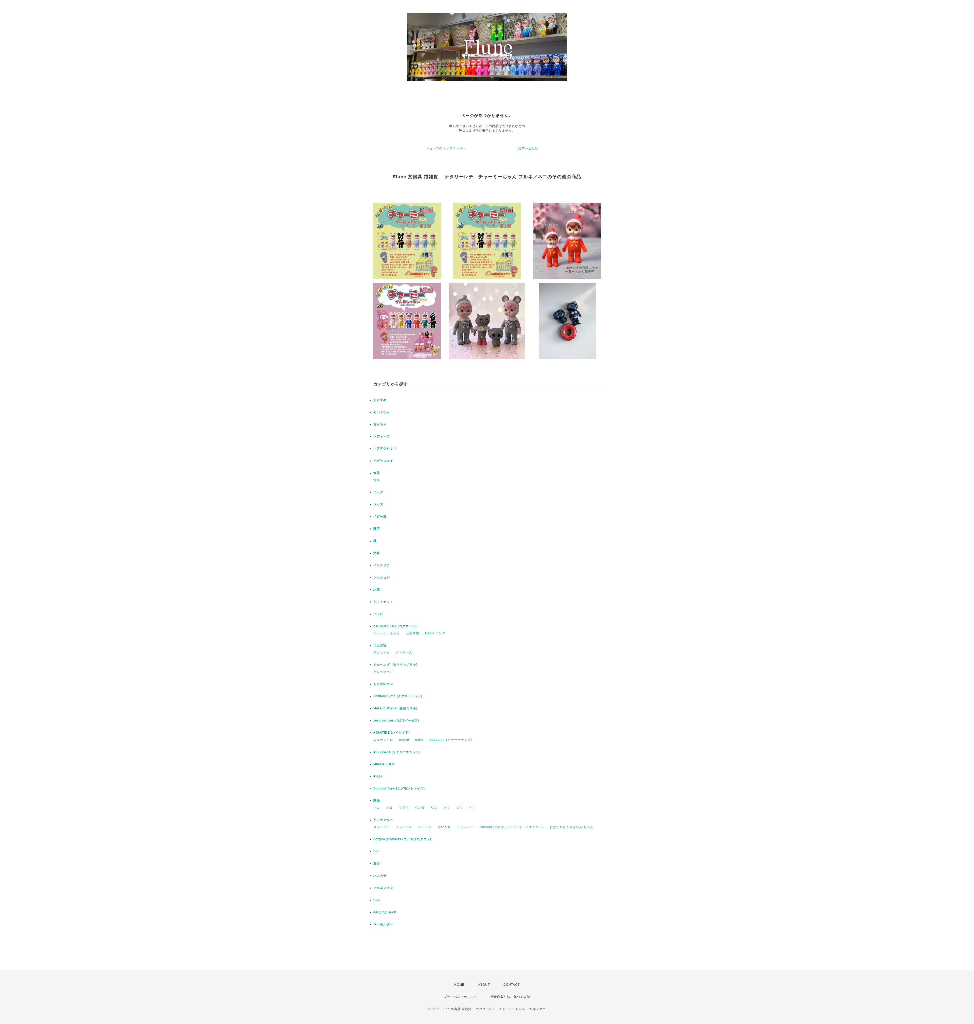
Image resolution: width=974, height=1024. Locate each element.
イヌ (389, 807)
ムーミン (425, 827)
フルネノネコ (383, 888)
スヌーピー (381, 827)
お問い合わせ (528, 148)
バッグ (378, 492)
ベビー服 (380, 516)
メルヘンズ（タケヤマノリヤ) (395, 664)
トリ (472, 807)
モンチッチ (404, 827)
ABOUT (484, 984)
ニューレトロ (383, 739)
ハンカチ (380, 875)
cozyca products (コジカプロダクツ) (402, 839)
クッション (381, 577)
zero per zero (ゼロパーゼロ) (396, 720)
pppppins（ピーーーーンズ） (451, 739)
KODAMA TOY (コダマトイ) (395, 626)
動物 (376, 800)
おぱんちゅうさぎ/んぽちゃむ (572, 827)
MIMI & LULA (384, 764)
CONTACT (511, 984)
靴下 (376, 529)
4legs (377, 776)
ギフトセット (383, 602)
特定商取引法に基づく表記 (510, 997)
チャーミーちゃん (386, 633)
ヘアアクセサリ (384, 448)
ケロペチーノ (383, 672)
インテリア (381, 565)
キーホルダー (383, 924)
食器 (376, 473)
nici (376, 851)
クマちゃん (404, 652)
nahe (419, 739)
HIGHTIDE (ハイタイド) (391, 732)
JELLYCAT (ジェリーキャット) (397, 752)
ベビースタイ (383, 461)
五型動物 (412, 633)
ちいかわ (444, 827)
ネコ (376, 807)
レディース (381, 436)
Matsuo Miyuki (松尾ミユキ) (395, 708)
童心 (376, 863)
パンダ (420, 807)
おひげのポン (383, 684)
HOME (459, 984)
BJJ (376, 900)
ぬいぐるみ (381, 412)
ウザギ (404, 807)
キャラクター (383, 820)
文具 (376, 553)
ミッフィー (465, 827)
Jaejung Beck (384, 912)
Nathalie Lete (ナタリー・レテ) (397, 696)
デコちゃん (381, 652)
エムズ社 (380, 645)
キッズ (378, 504)
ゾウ (459, 807)
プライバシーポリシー (460, 997)
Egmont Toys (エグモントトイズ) (399, 788)
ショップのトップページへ (446, 148)
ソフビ (378, 614)
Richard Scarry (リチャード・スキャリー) (512, 827)
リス (434, 807)
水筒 (376, 480)
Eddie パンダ (435, 633)
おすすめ (380, 400)
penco (404, 739)
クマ (446, 807)
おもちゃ (380, 424)
